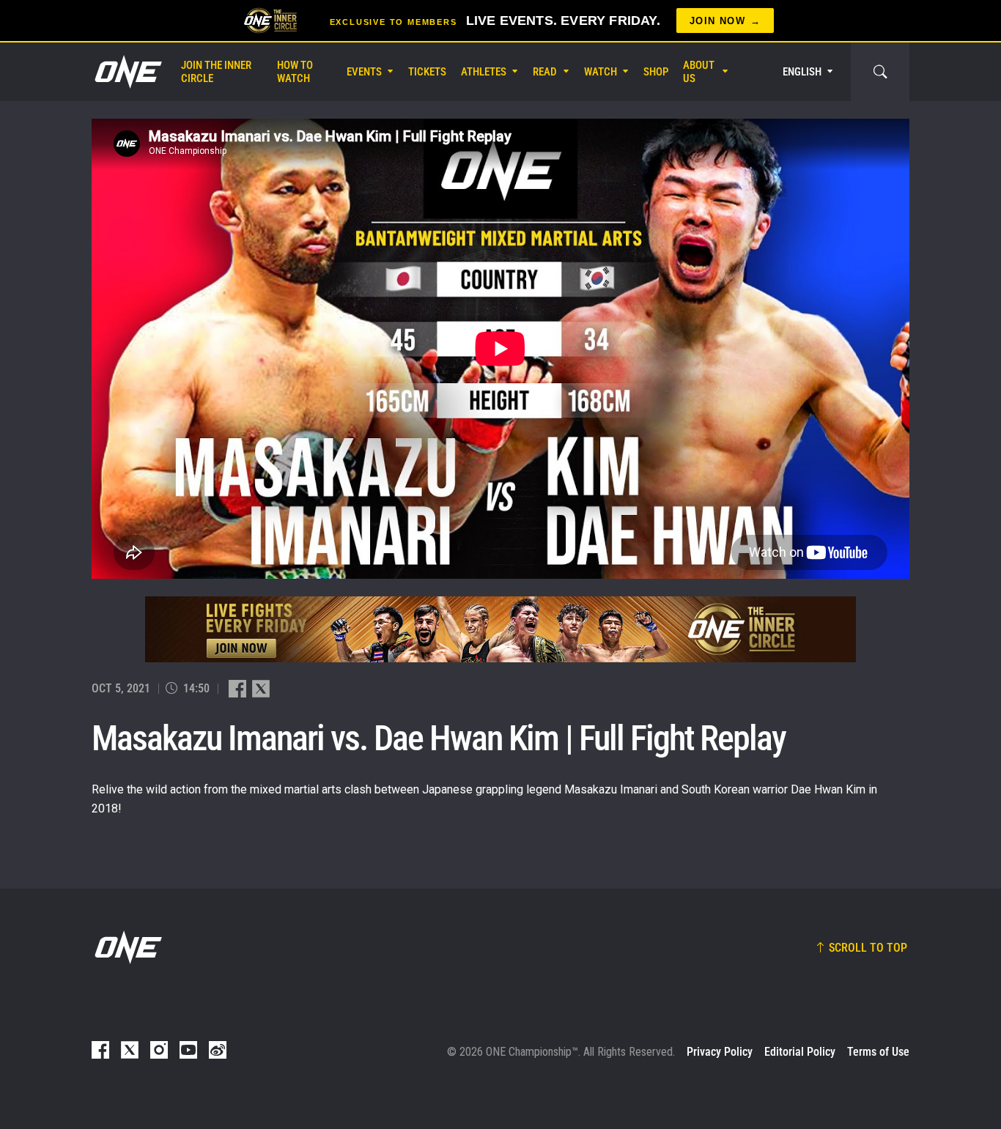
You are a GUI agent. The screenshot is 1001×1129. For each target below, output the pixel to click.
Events (364, 71)
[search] (880, 71)
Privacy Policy (720, 1052)
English (802, 71)
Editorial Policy (799, 1052)
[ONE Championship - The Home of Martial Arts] (127, 71)
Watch (600, 71)
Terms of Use (878, 1052)
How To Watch (295, 72)
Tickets (427, 71)
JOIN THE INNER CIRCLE (216, 72)
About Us (698, 72)
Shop (655, 71)
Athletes (483, 71)
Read (545, 71)
